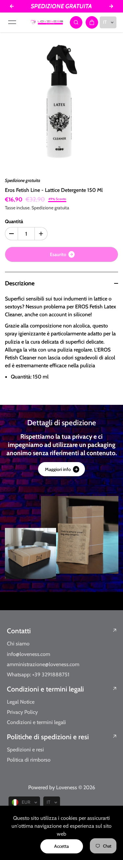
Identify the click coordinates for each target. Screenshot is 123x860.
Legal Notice (20, 701)
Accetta (61, 846)
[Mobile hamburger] (12, 22)
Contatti (19, 631)
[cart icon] (92, 22)
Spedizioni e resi (25, 749)
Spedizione (42, 207)
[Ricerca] (76, 22)
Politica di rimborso (29, 759)
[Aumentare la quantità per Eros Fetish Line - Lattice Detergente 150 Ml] (41, 233)
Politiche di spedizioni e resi (48, 737)
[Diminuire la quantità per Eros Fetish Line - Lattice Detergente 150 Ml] (11, 233)
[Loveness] (47, 22)
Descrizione (19, 283)
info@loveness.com (28, 654)
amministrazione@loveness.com (43, 664)
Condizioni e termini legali (45, 689)
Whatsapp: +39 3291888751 (38, 674)
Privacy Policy (22, 712)
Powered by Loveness (53, 787)
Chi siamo (18, 643)
